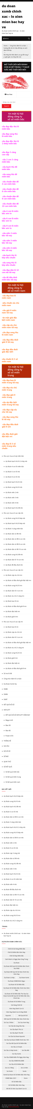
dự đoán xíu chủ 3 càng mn (15, 596)
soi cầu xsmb (16, 1054)
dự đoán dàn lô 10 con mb (15, 560)
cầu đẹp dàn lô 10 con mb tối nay (10, 271)
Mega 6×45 (9, 720)
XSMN (6, 694)
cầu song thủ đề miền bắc (9, 175)
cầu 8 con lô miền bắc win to (10, 227)
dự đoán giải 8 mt (12, 658)
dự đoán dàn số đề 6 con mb (15, 539)
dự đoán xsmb (24, 977)
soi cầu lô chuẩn (16, 1047)
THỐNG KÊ (7, 741)
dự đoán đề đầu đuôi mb (14, 565)
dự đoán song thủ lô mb (14, 487)
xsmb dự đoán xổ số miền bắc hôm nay (16, 1075)
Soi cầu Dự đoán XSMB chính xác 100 (16, 1040)
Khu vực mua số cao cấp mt (13, 622)
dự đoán (16, 963)
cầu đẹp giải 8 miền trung (8, 396)
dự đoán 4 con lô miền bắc (15, 466)
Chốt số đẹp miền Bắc (17, 956)
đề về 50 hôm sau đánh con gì (16, 1088)
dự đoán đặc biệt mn (13, 611)
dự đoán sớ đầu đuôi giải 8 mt (16, 668)
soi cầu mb (25, 1050)
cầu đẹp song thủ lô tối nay (10, 418)
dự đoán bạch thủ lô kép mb (15, 523)
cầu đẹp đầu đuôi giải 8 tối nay (10, 341)
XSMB (6, 689)
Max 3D (8, 725)
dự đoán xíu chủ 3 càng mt (15, 648)
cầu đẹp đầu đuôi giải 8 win (10, 425)
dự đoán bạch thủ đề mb (14, 508)
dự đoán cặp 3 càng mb (12, 853)
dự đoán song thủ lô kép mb (15, 518)
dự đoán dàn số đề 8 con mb (15, 544)
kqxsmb (8, 1015)
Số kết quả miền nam (13, 782)
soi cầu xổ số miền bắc (16, 1064)
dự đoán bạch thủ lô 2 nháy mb (16, 461)
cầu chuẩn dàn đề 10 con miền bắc (10, 204)
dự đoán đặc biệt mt (13, 663)
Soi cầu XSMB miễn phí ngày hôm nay (16, 1057)
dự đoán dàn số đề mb (13, 534)
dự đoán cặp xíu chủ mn (14, 575)
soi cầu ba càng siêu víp (16, 1026)
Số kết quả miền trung (13, 777)
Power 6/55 (9, 736)
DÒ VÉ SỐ (7, 751)
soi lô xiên (24, 1068)
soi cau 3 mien (8, 1022)
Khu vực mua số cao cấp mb (13, 513)
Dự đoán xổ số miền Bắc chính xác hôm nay (17, 989)
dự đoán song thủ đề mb (14, 555)
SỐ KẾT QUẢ (8, 767)
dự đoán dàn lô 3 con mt (14, 637)
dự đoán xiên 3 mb (12, 498)
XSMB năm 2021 (11, 1078)
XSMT (5, 699)
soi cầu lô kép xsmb (10, 1050)
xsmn (25, 1078)
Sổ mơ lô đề (8, 673)
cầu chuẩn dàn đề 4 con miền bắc (10, 182)
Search (6, 106)
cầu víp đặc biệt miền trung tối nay (10, 403)
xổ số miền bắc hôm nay (16, 1085)
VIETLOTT (7, 710)
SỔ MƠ (6, 756)
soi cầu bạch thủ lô (16, 1029)
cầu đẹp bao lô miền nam (9, 296)
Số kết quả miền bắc (12, 772)
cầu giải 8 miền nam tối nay (9, 311)
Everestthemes (14, 1107)
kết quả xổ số (23, 1015)
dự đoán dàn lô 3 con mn (14, 591)
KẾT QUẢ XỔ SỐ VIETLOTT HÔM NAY (18, 715)
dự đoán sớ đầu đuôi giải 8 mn (16, 606)
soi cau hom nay (23, 1022)
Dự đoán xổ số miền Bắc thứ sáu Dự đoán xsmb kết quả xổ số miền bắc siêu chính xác (17, 996)
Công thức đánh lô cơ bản (12, 679)
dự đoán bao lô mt (12, 627)
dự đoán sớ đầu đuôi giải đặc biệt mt (18, 642)
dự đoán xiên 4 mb (12, 503)
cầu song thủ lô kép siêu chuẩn (9, 263)
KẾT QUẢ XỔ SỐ (9, 705)
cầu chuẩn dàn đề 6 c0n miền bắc (10, 190)
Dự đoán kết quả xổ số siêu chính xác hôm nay (16, 973)
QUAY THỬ (7, 762)
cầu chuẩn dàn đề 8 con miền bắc (10, 197)
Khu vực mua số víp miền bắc (14, 456)
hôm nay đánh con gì (16, 1008)
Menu (6, 38)
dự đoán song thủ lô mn (14, 586)
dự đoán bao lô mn (12, 601)
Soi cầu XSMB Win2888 (16, 1061)
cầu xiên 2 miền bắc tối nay (9, 234)
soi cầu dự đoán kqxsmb (16, 1036)
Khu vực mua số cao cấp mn (13, 570)
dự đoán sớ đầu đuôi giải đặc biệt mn (18, 580)
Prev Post (9, 94)
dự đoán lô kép (9, 977)
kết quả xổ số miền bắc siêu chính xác (16, 1019)
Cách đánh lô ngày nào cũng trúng (16, 959)
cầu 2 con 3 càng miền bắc (10, 160)
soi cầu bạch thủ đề (16, 1033)
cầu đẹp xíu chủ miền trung (9, 388)
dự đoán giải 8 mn (12, 617)
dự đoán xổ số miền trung (16, 1001)
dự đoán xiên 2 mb (12, 492)
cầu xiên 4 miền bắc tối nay (9, 249)
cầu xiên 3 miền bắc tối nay (9, 241)
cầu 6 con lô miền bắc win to (10, 219)
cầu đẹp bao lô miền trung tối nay (10, 381)
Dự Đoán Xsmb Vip (10, 684)
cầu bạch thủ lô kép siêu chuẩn (9, 256)
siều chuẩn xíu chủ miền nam (10, 304)
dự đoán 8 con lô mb (13, 477)
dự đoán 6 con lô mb (13, 472)
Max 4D (8, 731)
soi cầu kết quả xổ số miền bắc (16, 1043)
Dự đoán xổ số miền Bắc (16, 984)
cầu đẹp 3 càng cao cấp (9, 153)
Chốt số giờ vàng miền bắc (16, 949)
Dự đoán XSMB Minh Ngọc (16, 981)
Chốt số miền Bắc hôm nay (16, 952)
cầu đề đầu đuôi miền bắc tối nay (9, 278)
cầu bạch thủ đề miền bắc (9, 168)
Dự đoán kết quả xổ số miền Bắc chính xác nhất (16, 967)
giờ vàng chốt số (16, 1005)
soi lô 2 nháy (9, 1068)
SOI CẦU (6, 746)
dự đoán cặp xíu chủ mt (14, 632)
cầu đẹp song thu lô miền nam (10, 333)
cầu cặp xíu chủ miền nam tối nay (10, 326)
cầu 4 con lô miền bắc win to (10, 212)
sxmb (24, 1071)
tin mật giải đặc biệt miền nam (9, 318)
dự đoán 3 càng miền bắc (14, 529)
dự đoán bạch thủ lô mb (14, 482)
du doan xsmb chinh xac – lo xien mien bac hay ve (13, 16)
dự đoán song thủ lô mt (14, 653)
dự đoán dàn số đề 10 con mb (16, 549)
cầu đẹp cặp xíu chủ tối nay (9, 410)
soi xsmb (10, 1071)
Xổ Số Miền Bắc (16, 1082)
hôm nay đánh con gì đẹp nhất (16, 1012)
